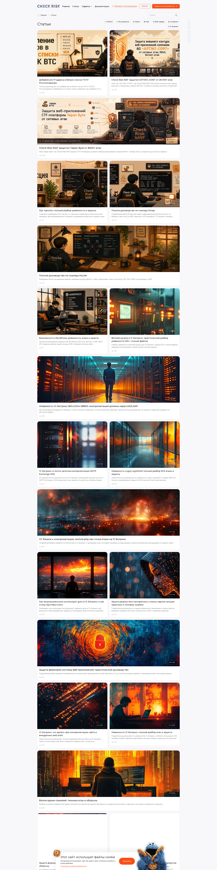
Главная (43, 15)
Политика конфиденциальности (73, 866)
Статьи (53, 15)
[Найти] (176, 15)
